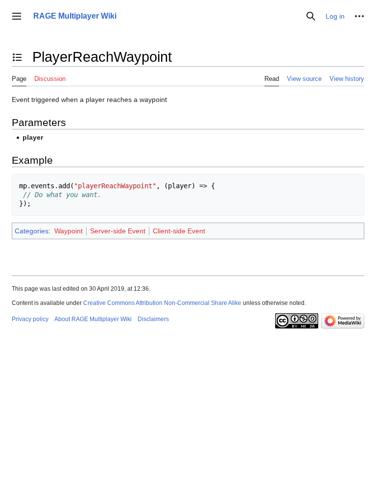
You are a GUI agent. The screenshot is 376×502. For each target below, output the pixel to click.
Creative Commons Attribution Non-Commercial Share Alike (162, 303)
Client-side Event (179, 231)
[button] (16, 16)
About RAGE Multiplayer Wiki (93, 319)
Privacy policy (30, 319)
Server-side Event (117, 231)
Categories (31, 231)
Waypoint (68, 231)
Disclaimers (153, 319)
